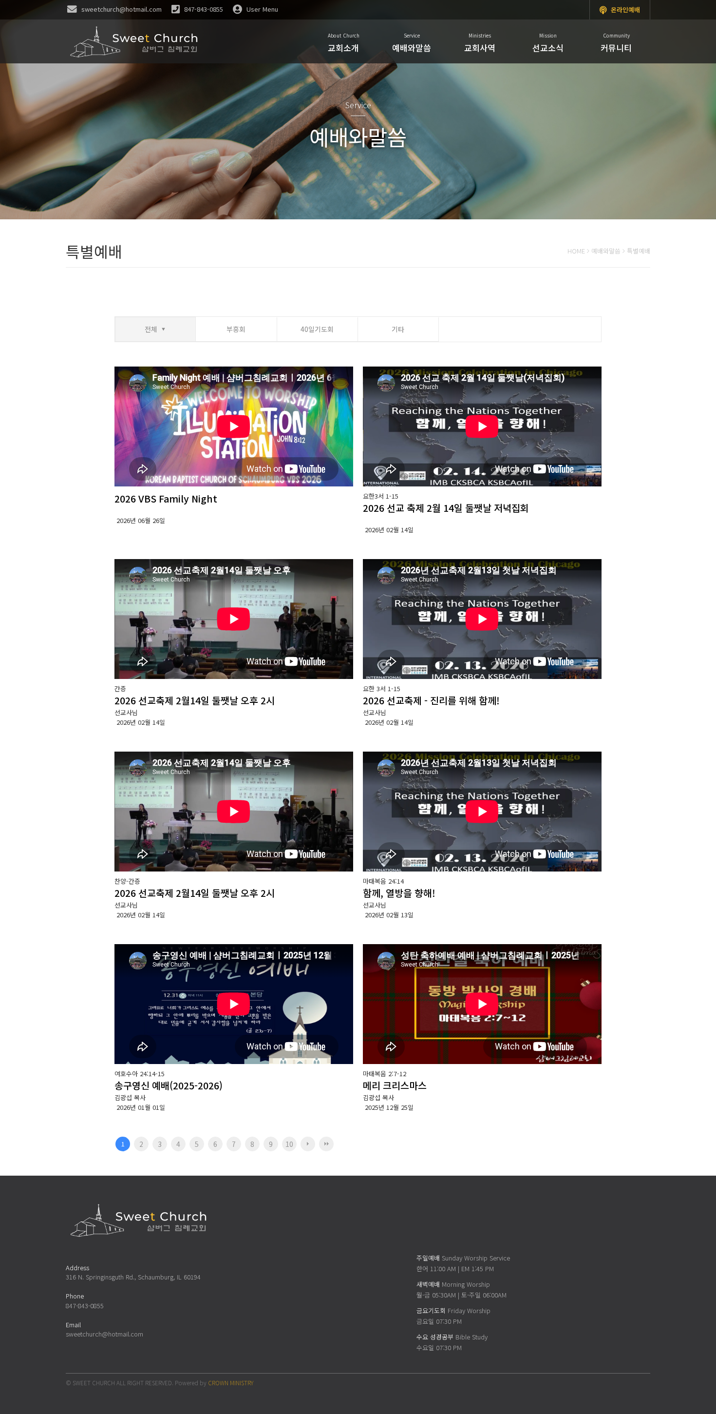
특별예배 (638, 250)
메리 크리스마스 (395, 1085)
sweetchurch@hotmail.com (104, 1333)
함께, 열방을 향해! (399, 893)
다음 (308, 1144)
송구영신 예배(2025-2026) (168, 1085)
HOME (576, 250)
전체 (151, 329)
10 (289, 1144)
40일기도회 (317, 329)
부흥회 (235, 329)
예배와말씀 (606, 250)
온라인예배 (624, 9)
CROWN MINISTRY (230, 1382)
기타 (398, 329)
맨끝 (326, 1144)
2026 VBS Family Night (165, 498)
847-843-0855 (85, 1305)
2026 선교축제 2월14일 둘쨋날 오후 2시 (194, 700)
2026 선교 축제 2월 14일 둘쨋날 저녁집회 (446, 508)
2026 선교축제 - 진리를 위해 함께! (431, 700)
